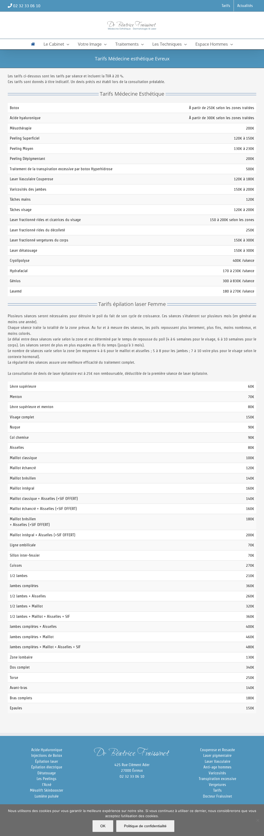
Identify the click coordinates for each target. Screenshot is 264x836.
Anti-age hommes (217, 767)
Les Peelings (46, 778)
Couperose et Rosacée (217, 750)
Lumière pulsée (47, 796)
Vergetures (217, 784)
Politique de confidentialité (145, 826)
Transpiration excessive (217, 778)
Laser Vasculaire (217, 761)
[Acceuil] (33, 44)
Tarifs (217, 790)
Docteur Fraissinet (217, 796)
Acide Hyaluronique (46, 750)
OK (102, 826)
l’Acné (46, 784)
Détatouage (46, 773)
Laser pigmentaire (217, 755)
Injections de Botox (46, 755)
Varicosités (217, 773)
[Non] (257, 820)
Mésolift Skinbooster (46, 790)
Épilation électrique (46, 767)
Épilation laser (46, 761)
